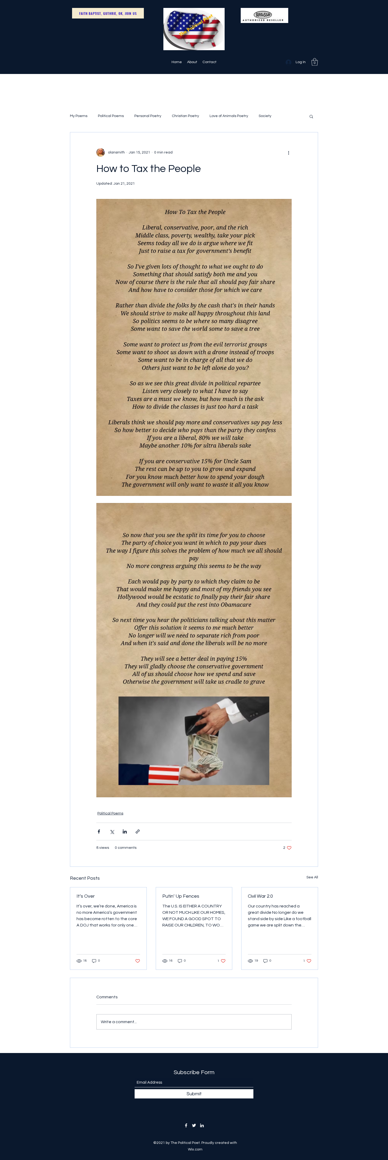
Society (265, 116)
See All (312, 877)
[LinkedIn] (202, 1125)
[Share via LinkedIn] (124, 831)
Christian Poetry (185, 116)
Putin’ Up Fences (180, 896)
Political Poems (111, 116)
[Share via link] (137, 831)
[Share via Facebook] (98, 831)
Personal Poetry (147, 116)
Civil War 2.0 (260, 896)
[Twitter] (194, 1125)
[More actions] (288, 152)
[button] (314, 62)
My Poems (78, 116)
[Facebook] (186, 1125)
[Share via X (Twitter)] (111, 831)
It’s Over (86, 896)
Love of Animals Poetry (229, 116)
